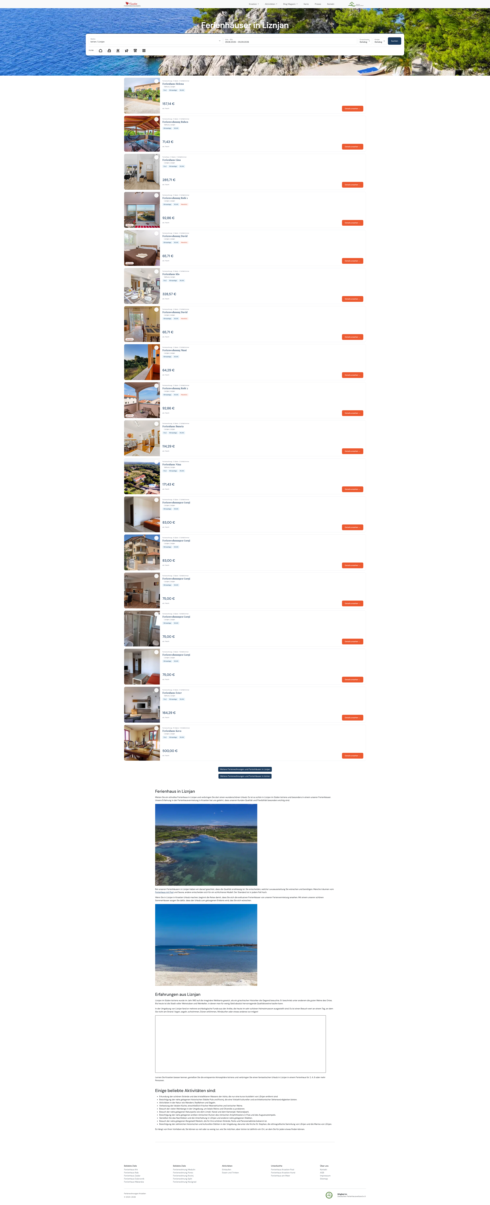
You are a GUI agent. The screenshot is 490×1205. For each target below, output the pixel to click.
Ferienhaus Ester (172, 692)
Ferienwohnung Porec (183, 1172)
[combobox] (155, 41)
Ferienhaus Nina (171, 464)
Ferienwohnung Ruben (175, 121)
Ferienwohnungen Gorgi (176, 502)
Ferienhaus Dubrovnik (134, 1178)
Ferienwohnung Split (182, 1178)
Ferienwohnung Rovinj (183, 1175)
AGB (322, 1172)
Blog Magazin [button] (289, 4)
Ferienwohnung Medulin (184, 1169)
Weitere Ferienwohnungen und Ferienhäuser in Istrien (245, 776)
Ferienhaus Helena (173, 83)
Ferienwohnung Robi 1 (175, 198)
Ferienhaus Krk (131, 1169)
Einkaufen (226, 1169)
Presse (318, 4)
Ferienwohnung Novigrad (184, 1181)
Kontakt (330, 4)
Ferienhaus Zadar (132, 1175)
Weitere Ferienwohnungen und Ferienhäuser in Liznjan (245, 769)
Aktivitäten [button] (270, 4)
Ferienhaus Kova (171, 730)
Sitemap (324, 1178)
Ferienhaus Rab (131, 1172)
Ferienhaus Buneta (173, 426)
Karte (306, 4)
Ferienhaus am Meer (280, 1175)
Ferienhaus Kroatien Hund (283, 1172)
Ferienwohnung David (174, 236)
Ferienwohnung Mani (174, 350)
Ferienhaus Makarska (134, 1181)
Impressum (325, 1175)
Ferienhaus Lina (171, 159)
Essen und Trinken (230, 1172)
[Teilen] (156, 81)
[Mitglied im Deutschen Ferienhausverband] (356, 4)
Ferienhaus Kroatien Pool (282, 1169)
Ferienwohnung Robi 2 (175, 388)
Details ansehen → (352, 108)
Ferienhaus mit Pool (164, 892)
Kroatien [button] (253, 4)
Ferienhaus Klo (171, 274)
